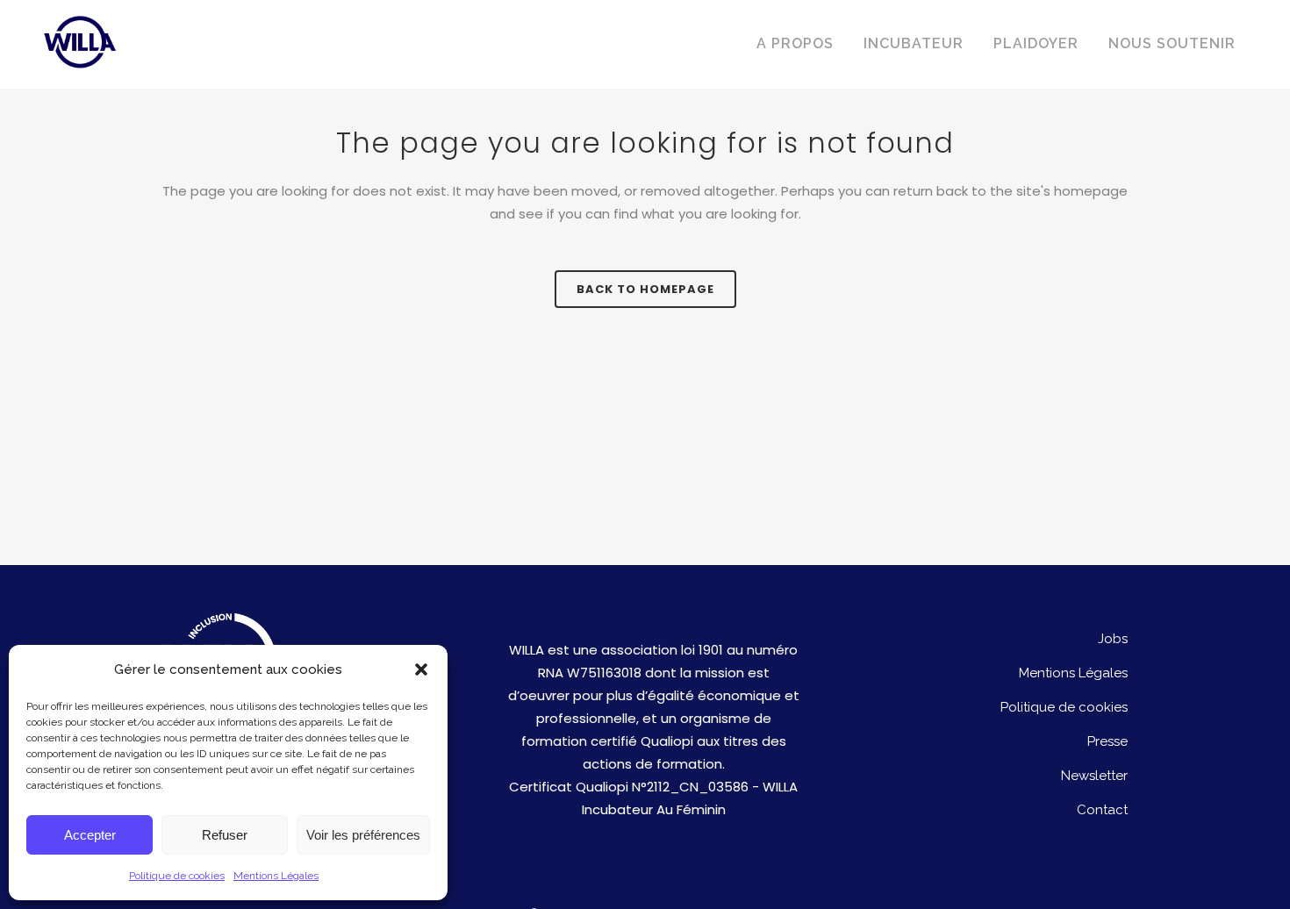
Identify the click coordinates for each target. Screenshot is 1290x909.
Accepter (90, 834)
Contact (1102, 810)
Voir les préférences (363, 834)
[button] (421, 669)
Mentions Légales (276, 876)
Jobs (1113, 639)
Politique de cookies (177, 876)
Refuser (224, 834)
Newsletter (1094, 776)
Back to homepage (645, 289)
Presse (1107, 741)
